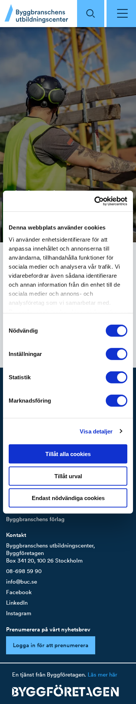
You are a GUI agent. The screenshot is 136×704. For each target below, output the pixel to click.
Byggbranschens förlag (35, 519)
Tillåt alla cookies (68, 454)
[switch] (116, 354)
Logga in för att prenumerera (50, 645)
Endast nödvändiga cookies (68, 498)
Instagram (18, 613)
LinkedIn (17, 602)
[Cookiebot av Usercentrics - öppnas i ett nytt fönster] (96, 201)
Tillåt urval (68, 476)
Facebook (19, 592)
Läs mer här (102, 674)
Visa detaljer (96, 431)
